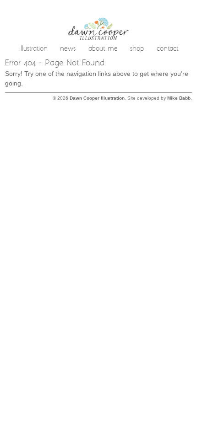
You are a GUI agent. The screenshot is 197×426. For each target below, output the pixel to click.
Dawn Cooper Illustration (97, 98)
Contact (167, 49)
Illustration (33, 49)
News (68, 49)
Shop (137, 49)
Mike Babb (179, 98)
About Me (103, 49)
